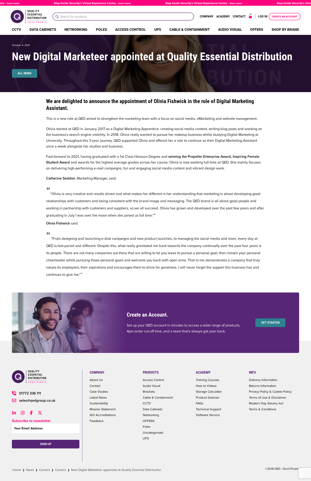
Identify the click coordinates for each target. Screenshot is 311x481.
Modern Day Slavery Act (266, 403)
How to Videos (206, 386)
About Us (96, 380)
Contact (239, 16)
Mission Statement (103, 409)
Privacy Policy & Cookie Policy (270, 391)
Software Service (208, 415)
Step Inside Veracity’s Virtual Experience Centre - (84, 3)
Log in (262, 16)
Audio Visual (230, 29)
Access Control (130, 29)
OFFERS (149, 421)
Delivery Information (263, 380)
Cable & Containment (189, 29)
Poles (101, 29)
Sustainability (99, 403)
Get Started (270, 322)
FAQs (199, 403)
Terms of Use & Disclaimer (267, 397)
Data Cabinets (43, 29)
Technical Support (208, 409)
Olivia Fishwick (58, 223)
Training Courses (207, 380)
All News (24, 73)
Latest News (98, 397)
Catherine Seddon (60, 178)
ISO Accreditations (103, 415)
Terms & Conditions (262, 409)
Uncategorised (153, 432)
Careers (44, 470)
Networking (75, 29)
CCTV (16, 29)
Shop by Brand (285, 29)
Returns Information (262, 386)
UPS (157, 29)
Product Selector (207, 397)
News (30, 470)
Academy (223, 16)
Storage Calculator (209, 391)
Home (17, 470)
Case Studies (99, 391)
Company (206, 16)
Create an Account (284, 16)
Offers (256, 29)
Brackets (149, 391)
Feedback (96, 421)
